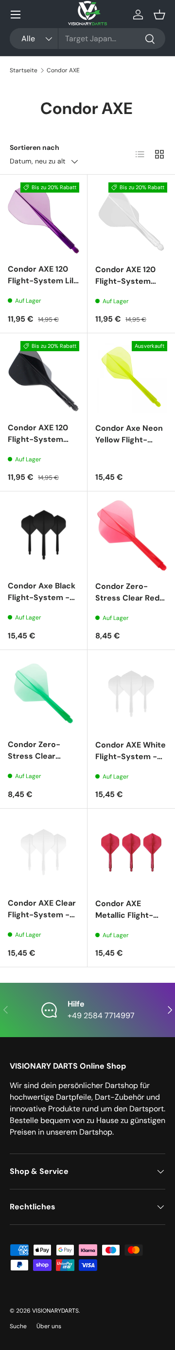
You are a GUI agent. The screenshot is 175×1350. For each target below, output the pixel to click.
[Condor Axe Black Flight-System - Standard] (43, 534)
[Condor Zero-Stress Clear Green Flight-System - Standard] (43, 693)
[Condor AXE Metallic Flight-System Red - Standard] (131, 852)
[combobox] (87, 38)
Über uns (48, 1326)
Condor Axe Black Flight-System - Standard (41, 597)
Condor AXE (63, 70)
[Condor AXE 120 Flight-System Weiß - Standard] (131, 218)
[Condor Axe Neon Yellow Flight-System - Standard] (131, 377)
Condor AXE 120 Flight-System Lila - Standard (43, 280)
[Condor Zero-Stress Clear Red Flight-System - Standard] (131, 535)
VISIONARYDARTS (55, 1311)
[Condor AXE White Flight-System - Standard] (131, 694)
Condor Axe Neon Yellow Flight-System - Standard (129, 445)
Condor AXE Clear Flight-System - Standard (42, 914)
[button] (159, 14)
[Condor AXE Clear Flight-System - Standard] (43, 852)
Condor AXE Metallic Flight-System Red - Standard (124, 920)
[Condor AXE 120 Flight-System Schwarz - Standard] (43, 376)
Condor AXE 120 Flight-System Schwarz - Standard (38, 445)
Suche (18, 1326)
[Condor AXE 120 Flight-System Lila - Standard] (43, 218)
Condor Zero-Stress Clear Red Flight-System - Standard (127, 603)
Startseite (23, 70)
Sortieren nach (34, 147)
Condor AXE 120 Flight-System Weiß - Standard (126, 281)
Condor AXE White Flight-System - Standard (130, 756)
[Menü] (15, 14)
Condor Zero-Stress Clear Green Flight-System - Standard (34, 767)
